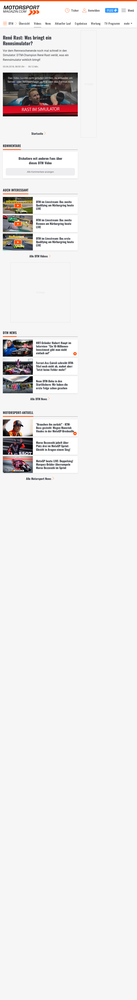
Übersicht (24, 23)
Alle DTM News (38, 399)
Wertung (95, 23)
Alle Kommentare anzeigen (40, 172)
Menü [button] (131, 10)
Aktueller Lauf (63, 23)
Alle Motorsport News (38, 478)
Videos (37, 23)
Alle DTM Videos (38, 256)
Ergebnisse (81, 23)
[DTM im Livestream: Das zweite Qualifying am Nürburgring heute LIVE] (40, 205)
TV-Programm (112, 23)
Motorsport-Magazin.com (21, 10)
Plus (110, 10)
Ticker (75, 10)
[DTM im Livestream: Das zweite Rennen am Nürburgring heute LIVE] (40, 223)
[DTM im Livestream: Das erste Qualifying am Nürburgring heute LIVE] (40, 242)
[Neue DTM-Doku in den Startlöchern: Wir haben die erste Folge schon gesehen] (40, 384)
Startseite (37, 133)
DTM (11, 23)
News (48, 23)
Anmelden (94, 10)
